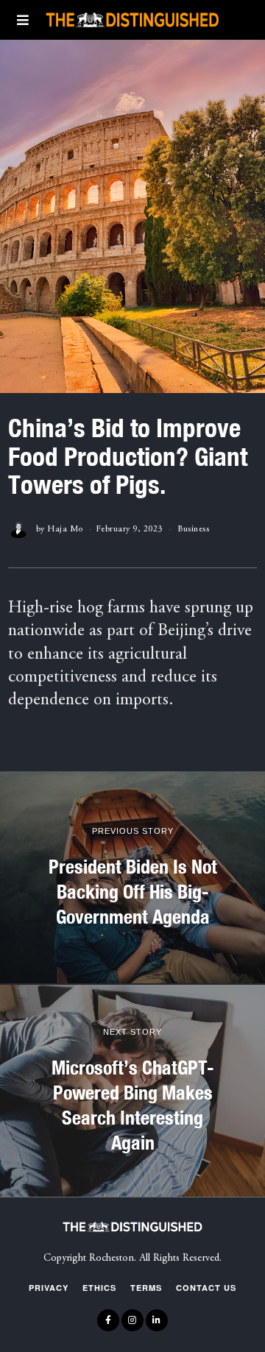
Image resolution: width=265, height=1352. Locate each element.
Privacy (48, 1287)
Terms (146, 1287)
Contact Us (206, 1287)
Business (193, 529)
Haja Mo (65, 529)
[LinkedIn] (157, 1320)
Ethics (99, 1287)
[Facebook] (108, 1320)
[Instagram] (132, 1320)
